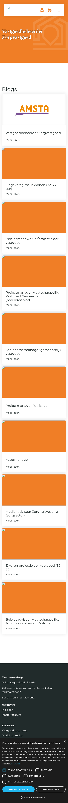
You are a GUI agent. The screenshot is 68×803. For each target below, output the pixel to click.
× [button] (64, 741)
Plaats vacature (11, 714)
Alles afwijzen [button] (51, 789)
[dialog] (34, 770)
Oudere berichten (13, 637)
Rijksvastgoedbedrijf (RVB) (19, 682)
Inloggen (7, 709)
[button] (34, 797)
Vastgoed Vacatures (14, 730)
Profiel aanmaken (13, 735)
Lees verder (16, 763)
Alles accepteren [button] (18, 789)
